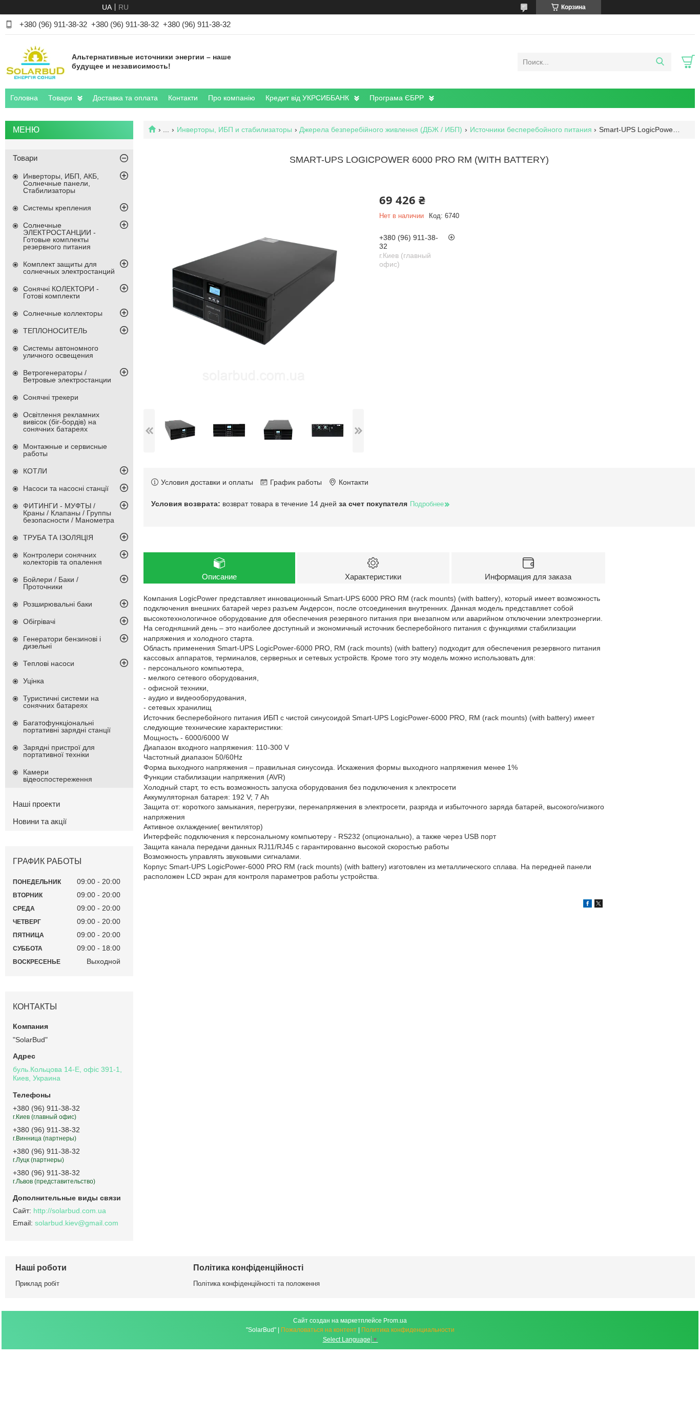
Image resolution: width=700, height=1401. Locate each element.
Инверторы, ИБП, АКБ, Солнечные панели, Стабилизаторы (61, 183)
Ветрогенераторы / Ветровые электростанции (67, 376)
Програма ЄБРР (396, 98)
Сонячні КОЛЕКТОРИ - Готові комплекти (61, 292)
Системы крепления (57, 208)
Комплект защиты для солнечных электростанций (69, 267)
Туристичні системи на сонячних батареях (61, 701)
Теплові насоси (48, 663)
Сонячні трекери (50, 397)
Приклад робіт (37, 1283)
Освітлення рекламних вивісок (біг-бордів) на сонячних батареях (61, 422)
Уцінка (33, 681)
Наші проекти (36, 804)
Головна (24, 98)
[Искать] (659, 62)
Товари (60, 98)
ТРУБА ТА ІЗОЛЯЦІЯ (58, 537)
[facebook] (587, 905)
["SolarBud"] (36, 61)
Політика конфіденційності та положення (256, 1283)
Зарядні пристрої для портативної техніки (59, 751)
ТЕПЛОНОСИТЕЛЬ (55, 331)
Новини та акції (40, 821)
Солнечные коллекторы (62, 313)
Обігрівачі (39, 621)
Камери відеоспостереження (57, 775)
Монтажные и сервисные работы (65, 450)
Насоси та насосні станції (66, 488)
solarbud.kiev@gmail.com (76, 1223)
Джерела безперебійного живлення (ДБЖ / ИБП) (380, 129)
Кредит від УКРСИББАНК (307, 98)
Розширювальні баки (57, 604)
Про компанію (231, 98)
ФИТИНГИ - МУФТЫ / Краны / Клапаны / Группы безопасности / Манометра (68, 513)
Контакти (183, 98)
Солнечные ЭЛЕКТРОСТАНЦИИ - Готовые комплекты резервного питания (59, 236)
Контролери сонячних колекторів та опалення (62, 558)
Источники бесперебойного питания (531, 129)
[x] (598, 905)
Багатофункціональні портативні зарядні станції (67, 726)
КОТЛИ (35, 471)
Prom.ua (395, 1320)
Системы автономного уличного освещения (60, 351)
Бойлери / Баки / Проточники (50, 583)
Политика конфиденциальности (408, 1329)
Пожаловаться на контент (319, 1329)
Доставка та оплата (125, 98)
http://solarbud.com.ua (69, 1210)
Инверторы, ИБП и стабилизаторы (234, 129)
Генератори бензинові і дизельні (62, 642)
